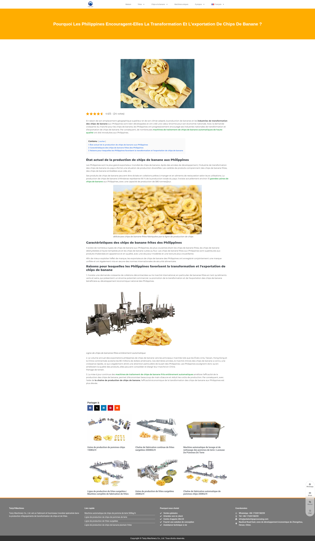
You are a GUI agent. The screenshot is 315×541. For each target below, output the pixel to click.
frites (140, 4)
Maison (128, 4)
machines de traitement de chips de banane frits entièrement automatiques (154, 374)
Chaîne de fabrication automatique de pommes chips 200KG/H (202, 492)
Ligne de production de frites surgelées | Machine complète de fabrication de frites (108, 492)
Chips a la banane (158, 4)
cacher (102, 141)
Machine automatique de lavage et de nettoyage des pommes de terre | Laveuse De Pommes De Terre (204, 450)
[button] (90, 408)
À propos (198, 4)
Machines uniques (181, 4)
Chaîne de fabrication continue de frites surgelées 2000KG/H (154, 448)
